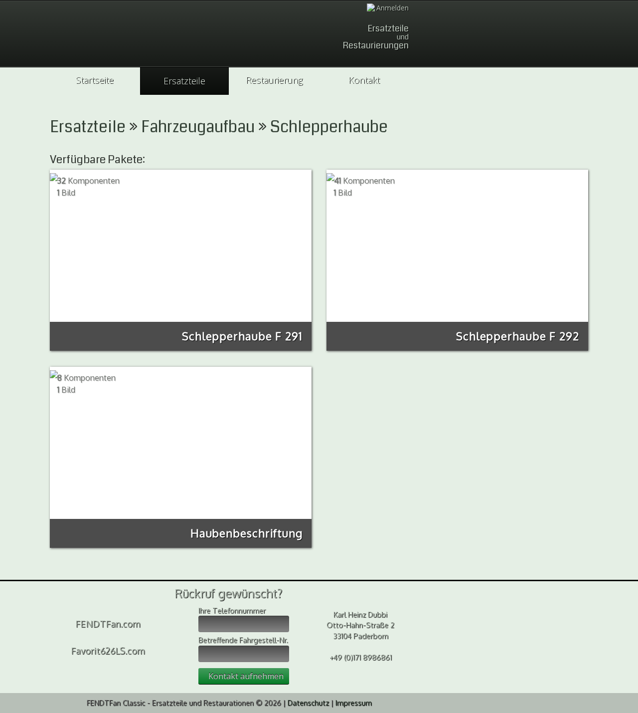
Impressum (353, 702)
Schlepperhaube (329, 127)
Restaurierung (274, 80)
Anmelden (392, 7)
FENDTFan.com (107, 623)
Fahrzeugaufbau (198, 127)
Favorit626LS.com (108, 650)
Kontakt (364, 80)
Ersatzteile (184, 81)
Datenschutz (308, 702)
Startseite (95, 80)
